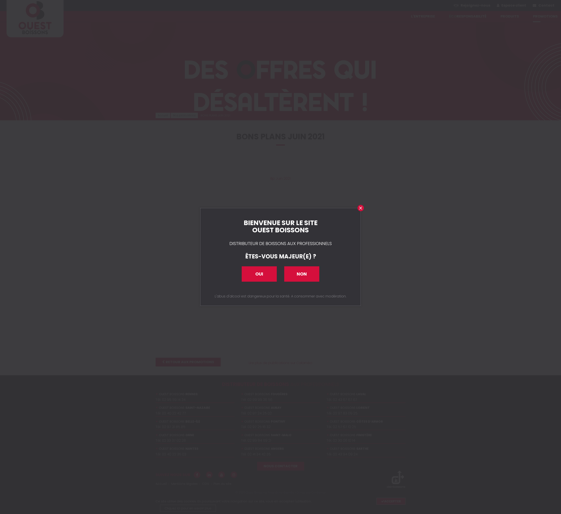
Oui (259, 274)
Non (302, 274)
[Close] (360, 208)
